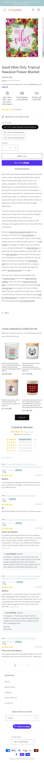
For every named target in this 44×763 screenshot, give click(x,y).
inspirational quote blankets (20, 232)
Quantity (5, 143)
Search (7, 682)
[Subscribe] (35, 718)
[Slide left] (16, 62)
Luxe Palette (18, 759)
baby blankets (32, 248)
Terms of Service (11, 698)
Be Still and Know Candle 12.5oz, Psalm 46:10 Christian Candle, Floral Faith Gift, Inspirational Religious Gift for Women (11, 367)
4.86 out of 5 (28, 432)
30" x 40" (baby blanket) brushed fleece (20, 127)
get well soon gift (14, 270)
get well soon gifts (27, 301)
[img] (7, 475)
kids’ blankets (11, 254)
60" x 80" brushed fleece (14, 138)
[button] (4, 10)
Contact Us (9, 703)
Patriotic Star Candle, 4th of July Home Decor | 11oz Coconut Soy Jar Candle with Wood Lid (11, 402)
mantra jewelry (9, 278)
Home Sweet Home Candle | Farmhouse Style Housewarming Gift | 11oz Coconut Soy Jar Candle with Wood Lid (31, 367)
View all (22, 417)
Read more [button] (6, 548)
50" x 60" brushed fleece (14, 132)
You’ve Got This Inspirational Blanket (21, 519)
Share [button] (6, 313)
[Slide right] (27, 62)
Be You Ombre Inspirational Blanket (21, 495)
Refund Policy (10, 687)
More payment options (22, 168)
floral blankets (28, 235)
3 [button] (22, 665)
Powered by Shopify (28, 759)
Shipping (4, 80)
